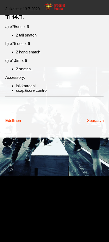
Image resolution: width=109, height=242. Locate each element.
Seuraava (95, 120)
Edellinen (13, 120)
